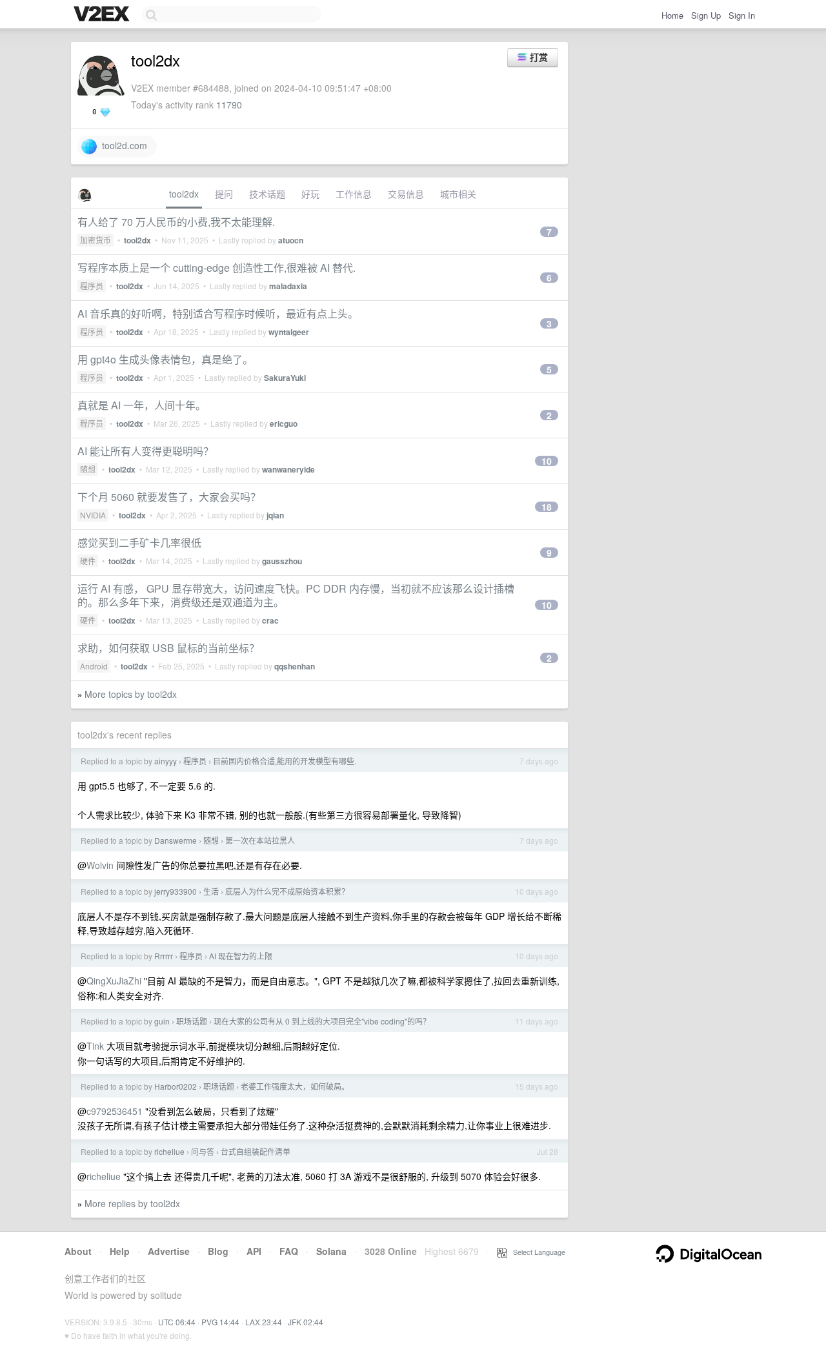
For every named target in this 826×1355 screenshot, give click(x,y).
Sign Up (706, 15)
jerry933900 (175, 891)
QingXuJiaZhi (113, 980)
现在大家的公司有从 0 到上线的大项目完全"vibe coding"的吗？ (322, 1020)
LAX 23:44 (263, 1321)
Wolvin (100, 865)
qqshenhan (294, 666)
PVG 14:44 (220, 1321)
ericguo (283, 423)
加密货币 (95, 239)
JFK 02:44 (305, 1321)
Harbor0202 (175, 1086)
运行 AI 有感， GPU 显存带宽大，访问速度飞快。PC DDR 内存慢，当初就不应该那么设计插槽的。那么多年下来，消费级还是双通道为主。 (295, 595)
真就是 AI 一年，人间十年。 (141, 405)
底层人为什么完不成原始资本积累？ (287, 891)
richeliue (169, 1151)
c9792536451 (114, 1111)
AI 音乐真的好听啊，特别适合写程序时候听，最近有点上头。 (217, 313)
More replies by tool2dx (132, 1203)
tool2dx (184, 193)
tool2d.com (122, 145)
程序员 (91, 285)
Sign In (742, 15)
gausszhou (282, 561)
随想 (88, 469)
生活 (211, 891)
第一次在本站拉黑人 (260, 840)
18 (546, 507)
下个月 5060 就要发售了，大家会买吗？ (169, 496)
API (254, 1251)
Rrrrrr (163, 955)
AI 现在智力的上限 (240, 955)
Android (94, 665)
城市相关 (458, 193)
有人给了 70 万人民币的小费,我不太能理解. (176, 221)
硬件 (88, 560)
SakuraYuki (285, 377)
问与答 (202, 1151)
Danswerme (175, 840)
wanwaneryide (288, 469)
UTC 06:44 (177, 1321)
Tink (95, 1045)
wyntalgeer (288, 332)
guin (162, 1020)
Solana (331, 1251)
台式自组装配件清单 (255, 1151)
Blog (218, 1251)
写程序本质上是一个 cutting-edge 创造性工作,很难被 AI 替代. (216, 267)
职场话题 (191, 1020)
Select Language (536, 1252)
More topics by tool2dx (131, 694)
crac (270, 620)
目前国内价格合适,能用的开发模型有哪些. (284, 760)
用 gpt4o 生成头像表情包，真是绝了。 (165, 359)
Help (120, 1251)
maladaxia (288, 286)
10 (546, 461)
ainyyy (165, 760)
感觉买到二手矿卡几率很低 (139, 542)
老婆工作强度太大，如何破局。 (295, 1086)
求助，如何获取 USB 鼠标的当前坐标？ (168, 647)
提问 (224, 193)
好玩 (310, 193)
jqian (275, 515)
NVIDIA (93, 514)
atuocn (290, 240)
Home (672, 15)
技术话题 (267, 193)
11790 (229, 104)
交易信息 (406, 193)
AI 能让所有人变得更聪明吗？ (145, 450)
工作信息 (354, 193)
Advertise (169, 1251)
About (78, 1251)
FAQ (288, 1251)
